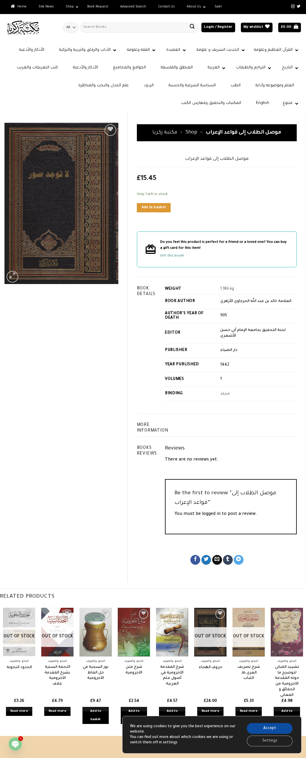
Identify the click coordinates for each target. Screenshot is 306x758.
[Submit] (192, 27)
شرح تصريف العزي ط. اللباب (249, 672)
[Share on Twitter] (206, 560)
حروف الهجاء (210, 667)
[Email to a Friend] (217, 560)
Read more (19, 711)
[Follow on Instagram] (293, 6)
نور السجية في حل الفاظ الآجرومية (95, 672)
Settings (269, 741)
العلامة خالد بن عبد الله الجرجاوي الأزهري (255, 301)
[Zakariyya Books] (29, 27)
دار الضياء (229, 350)
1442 (224, 365)
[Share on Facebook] (195, 560)
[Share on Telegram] (239, 560)
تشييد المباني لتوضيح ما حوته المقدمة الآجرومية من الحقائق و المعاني (287, 681)
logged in (211, 514)
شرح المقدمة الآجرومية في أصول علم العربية (172, 675)
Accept (269, 728)
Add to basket (154, 207)
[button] (218, 28)
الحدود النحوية (19, 667)
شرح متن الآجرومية (134, 670)
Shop (191, 133)
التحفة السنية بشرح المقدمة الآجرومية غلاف (57, 675)
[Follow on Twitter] (298, 6)
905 (223, 316)
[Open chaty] (15, 744)
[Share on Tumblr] (228, 560)
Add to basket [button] (95, 715)
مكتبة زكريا (164, 133)
